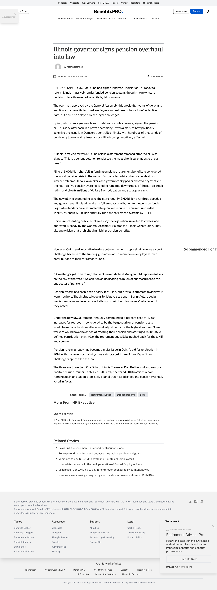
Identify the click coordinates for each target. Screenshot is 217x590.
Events (55, 542)
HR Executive (83, 574)
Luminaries (20, 546)
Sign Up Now (189, 559)
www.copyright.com (126, 420)
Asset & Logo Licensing (102, 537)
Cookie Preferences (145, 582)
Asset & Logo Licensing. (146, 423)
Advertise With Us (99, 532)
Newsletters (181, 11)
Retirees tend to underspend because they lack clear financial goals (99, 453)
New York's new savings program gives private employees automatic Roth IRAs (106, 475)
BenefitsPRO (79, 570)
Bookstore (135, 3)
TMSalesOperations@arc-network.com (85, 423)
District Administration (105, 574)
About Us (94, 528)
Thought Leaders (151, 3)
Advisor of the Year (24, 551)
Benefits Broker (22, 528)
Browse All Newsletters (179, 566)
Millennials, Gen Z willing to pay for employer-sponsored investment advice (103, 469)
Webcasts (74, 3)
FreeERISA (103, 3)
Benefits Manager (23, 532)
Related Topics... (77, 394)
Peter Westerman (74, 67)
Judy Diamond (88, 3)
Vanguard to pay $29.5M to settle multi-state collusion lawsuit (96, 458)
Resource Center (120, 3)
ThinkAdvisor (29, 570)
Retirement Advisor (24, 537)
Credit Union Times (103, 570)
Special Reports (22, 542)
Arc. (81, 582)
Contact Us (95, 542)
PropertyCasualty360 (54, 570)
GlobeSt (124, 570)
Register (197, 11)
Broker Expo (21, 11)
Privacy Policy (134, 537)
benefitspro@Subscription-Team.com (34, 513)
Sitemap (56, 551)
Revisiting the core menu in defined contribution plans (91, 448)
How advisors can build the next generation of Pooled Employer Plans (100, 464)
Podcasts (62, 3)
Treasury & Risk (144, 570)
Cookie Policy (134, 528)
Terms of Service (136, 532)
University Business (131, 574)
